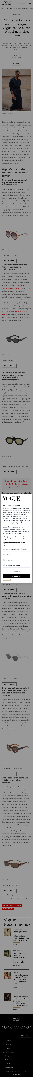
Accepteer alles (16, 576)
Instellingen (16, 571)
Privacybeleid (7, 580)
